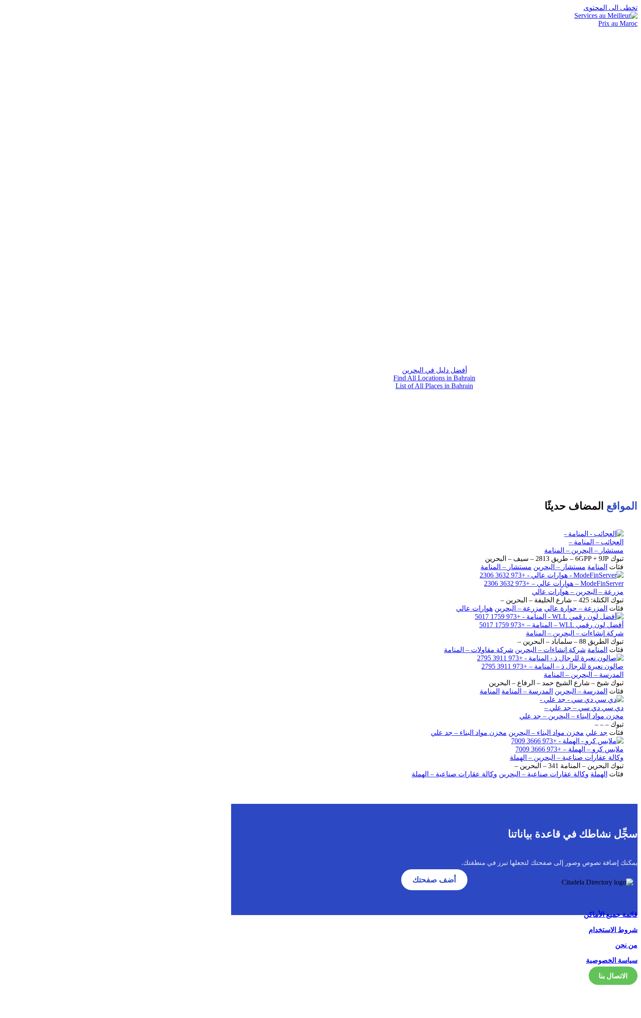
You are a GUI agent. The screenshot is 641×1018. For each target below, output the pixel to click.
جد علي (596, 732)
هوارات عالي (474, 608)
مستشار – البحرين (559, 566)
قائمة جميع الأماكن (611, 914)
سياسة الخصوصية (612, 960)
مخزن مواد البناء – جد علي (469, 732)
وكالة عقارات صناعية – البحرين (544, 774)
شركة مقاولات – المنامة (478, 649)
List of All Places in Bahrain (434, 385)
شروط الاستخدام (613, 929)
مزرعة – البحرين (518, 608)
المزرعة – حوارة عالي (575, 608)
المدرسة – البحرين (581, 691)
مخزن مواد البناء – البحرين (546, 732)
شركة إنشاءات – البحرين (550, 649)
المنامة (597, 566)
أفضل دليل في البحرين (434, 370)
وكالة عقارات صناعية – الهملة (454, 774)
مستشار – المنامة (506, 566)
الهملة (598, 774)
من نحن (626, 945)
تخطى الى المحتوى (610, 7)
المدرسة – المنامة (527, 691)
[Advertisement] (434, 282)
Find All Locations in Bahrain (434, 378)
